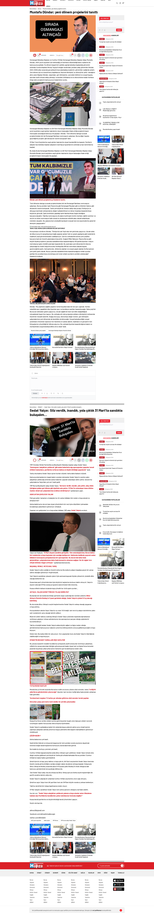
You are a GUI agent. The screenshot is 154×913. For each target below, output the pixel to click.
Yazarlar (91, 873)
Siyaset (39, 873)
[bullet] (54, 393)
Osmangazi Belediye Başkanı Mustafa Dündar (59, 330)
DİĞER (48, 6)
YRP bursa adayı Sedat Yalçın (68, 820)
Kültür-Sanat (73, 873)
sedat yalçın (47, 820)
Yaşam (113, 873)
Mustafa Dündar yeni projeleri (38, 330)
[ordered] (51, 393)
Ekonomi (55, 873)
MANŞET (40, 407)
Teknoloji (121, 873)
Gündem (47, 873)
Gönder (35, 393)
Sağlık (83, 873)
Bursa (39, 8)
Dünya (63, 873)
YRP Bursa (55, 820)
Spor (99, 873)
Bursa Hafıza (33, 8)
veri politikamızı (96, 910)
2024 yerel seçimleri (36, 820)
